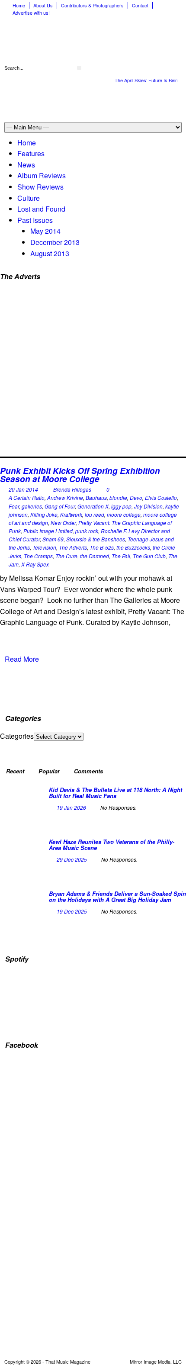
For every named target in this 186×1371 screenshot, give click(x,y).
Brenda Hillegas (72, 489)
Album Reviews (41, 175)
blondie (118, 497)
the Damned (94, 556)
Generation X (93, 506)
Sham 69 (53, 539)
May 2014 (45, 231)
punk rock (86, 530)
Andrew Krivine (65, 497)
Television (44, 547)
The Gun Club (149, 556)
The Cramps (38, 556)
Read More (22, 659)
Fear (14, 506)
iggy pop (121, 506)
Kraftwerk (71, 514)
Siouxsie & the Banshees (95, 539)
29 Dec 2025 (72, 859)
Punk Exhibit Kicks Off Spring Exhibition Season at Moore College (80, 475)
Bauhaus (96, 497)
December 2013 (55, 242)
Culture (28, 198)
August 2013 (49, 253)
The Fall (121, 556)
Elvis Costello (161, 497)
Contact (140, 5)
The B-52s (102, 547)
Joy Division (148, 506)
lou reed (94, 514)
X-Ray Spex (35, 564)
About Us (43, 5)
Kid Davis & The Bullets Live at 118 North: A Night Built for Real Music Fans (115, 792)
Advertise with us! (31, 12)
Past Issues (35, 220)
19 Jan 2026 (71, 807)
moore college (124, 514)
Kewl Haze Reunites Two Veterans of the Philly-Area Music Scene (111, 844)
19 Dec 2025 (72, 911)
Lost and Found (41, 209)
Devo (136, 497)
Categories (17, 736)
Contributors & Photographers (92, 5)
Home (19, 5)
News (26, 165)
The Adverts (73, 547)
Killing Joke (44, 514)
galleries (32, 506)
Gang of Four (60, 506)
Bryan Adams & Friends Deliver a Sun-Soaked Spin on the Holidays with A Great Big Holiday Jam (117, 896)
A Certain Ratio (27, 497)
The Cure (66, 556)
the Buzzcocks (133, 547)
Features (31, 153)
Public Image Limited (48, 530)
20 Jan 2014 (23, 489)
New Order (63, 522)
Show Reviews (40, 187)
